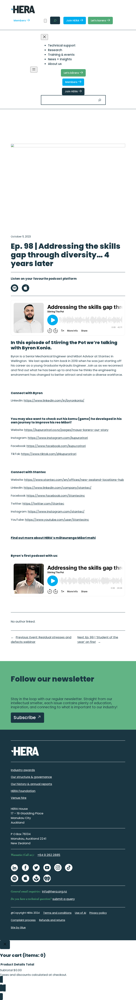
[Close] (5, 944)
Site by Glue (18, 927)
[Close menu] (44, 37)
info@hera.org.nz (54, 891)
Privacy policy (98, 913)
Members (20, 20)
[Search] (100, 100)
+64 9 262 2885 (48, 855)
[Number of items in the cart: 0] (45, 21)
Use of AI (80, 913)
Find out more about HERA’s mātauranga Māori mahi (53, 538)
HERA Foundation (23, 791)
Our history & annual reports (31, 784)
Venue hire (18, 798)
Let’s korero (99, 20)
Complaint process (23, 920)
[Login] (39, 20)
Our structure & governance (31, 777)
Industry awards (23, 770)
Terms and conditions (57, 913)
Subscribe (25, 717)
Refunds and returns (52, 920)
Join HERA (73, 20)
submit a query (63, 899)
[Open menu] (33, 69)
